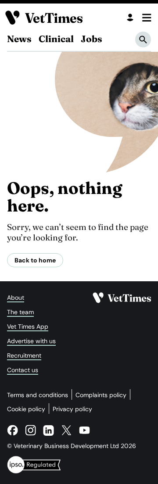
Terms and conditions (37, 395)
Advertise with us (31, 341)
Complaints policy (100, 395)
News (19, 38)
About (15, 297)
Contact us (22, 370)
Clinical (56, 38)
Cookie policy (26, 409)
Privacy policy (72, 409)
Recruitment (24, 355)
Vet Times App (27, 326)
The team (20, 312)
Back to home (35, 260)
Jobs (91, 38)
